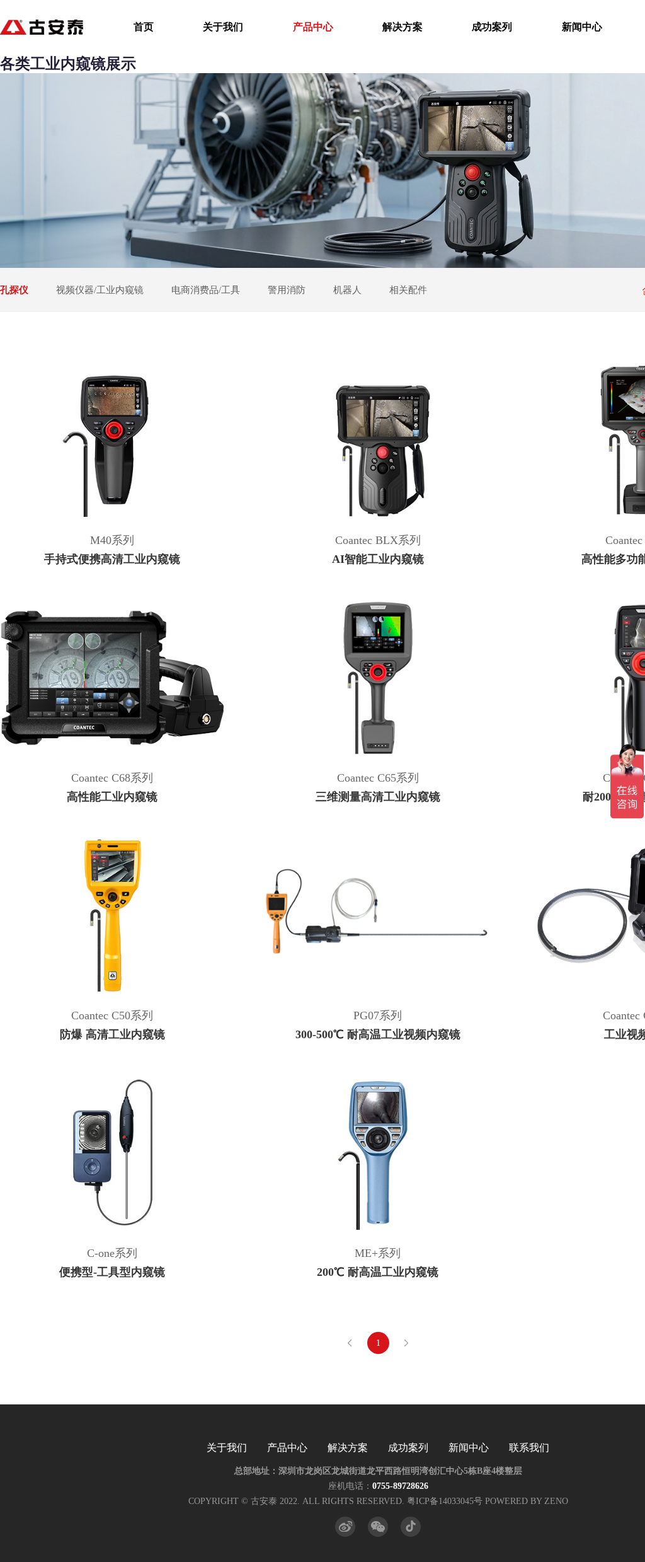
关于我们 (223, 26)
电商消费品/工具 (205, 290)
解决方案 (402, 26)
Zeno (556, 1501)
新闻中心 (582, 26)
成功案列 (492, 26)
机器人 (347, 290)
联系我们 (529, 1447)
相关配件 (408, 290)
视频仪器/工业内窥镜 (100, 290)
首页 (144, 26)
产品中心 (313, 26)
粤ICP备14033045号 (444, 1501)
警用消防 (286, 290)
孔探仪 (14, 290)
